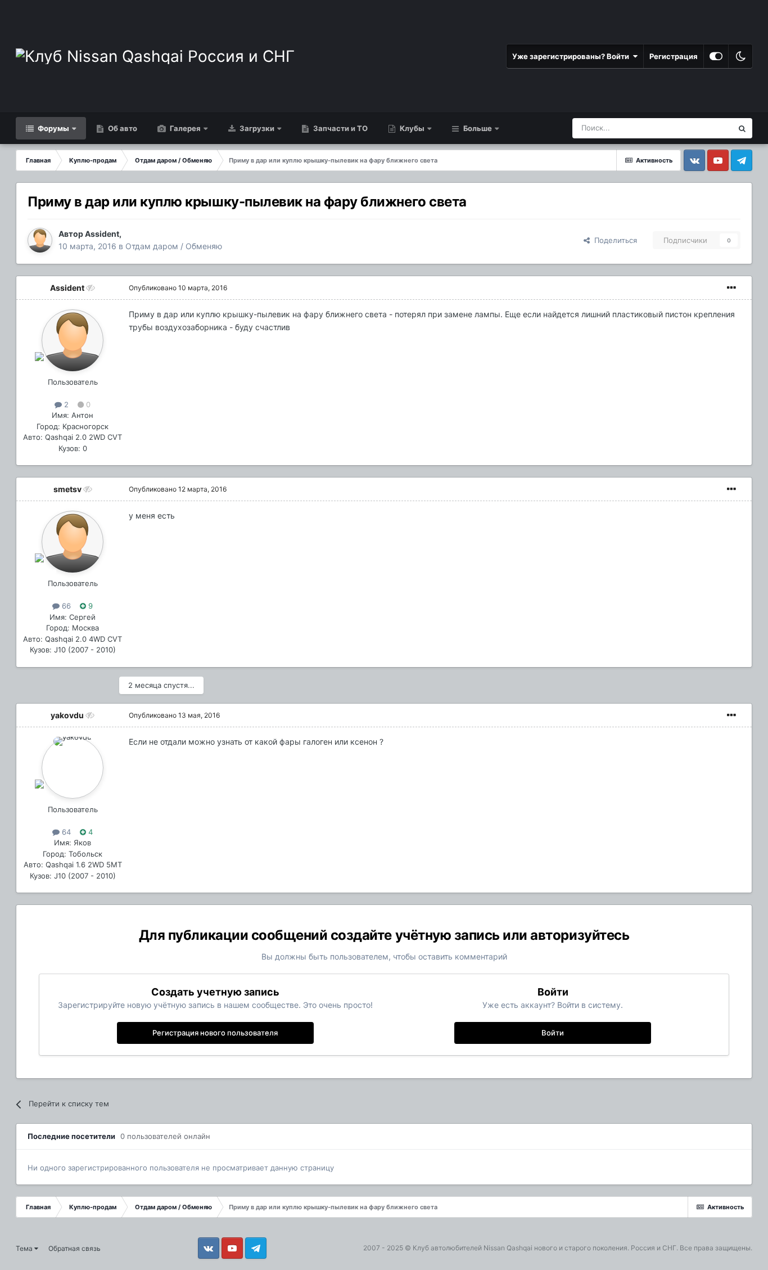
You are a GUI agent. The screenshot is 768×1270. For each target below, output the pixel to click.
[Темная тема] (740, 56)
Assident (102, 233)
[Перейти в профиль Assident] (40, 240)
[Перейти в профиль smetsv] (72, 542)
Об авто (121, 128)
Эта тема (702, 128)
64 (65, 831)
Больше (478, 128)
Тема (25, 1248)
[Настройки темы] (716, 56)
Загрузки (256, 128)
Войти (552, 1032)
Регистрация (673, 56)
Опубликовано (178, 287)
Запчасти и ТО (339, 128)
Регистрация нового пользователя (215, 1032)
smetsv (67, 489)
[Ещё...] (731, 288)
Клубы (411, 128)
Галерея (184, 128)
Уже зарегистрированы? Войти (572, 56)
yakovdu (67, 715)
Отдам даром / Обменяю (173, 246)
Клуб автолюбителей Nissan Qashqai (472, 1248)
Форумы (52, 128)
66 (65, 605)
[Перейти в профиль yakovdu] (72, 768)
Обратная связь (74, 1248)
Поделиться (613, 240)
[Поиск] (742, 128)
